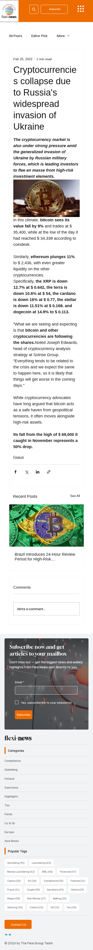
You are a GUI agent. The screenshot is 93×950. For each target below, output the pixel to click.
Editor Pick (39, 35)
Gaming (16, 907)
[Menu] (81, 9)
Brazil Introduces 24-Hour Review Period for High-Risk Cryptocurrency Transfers (45, 557)
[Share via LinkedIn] (37, 472)
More (61, 35)
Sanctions (11, 787)
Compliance (13, 760)
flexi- (18, 738)
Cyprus (15, 880)
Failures (79, 880)
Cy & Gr (10, 823)
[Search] (33, 9)
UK (56, 907)
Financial (69, 871)
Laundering (43, 862)
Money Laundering (22, 871)
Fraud (14, 889)
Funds (8, 814)
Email (19, 682)
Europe (9, 832)
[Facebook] (10, 934)
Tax (7, 805)
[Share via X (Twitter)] (26, 472)
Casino (38, 907)
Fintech (18, 457)
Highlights (11, 796)
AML (48, 871)
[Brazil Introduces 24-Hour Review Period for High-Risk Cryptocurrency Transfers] (46, 525)
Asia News (12, 841)
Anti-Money (38, 898)
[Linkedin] (6, 934)
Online (79, 889)
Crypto (34, 889)
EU (33, 880)
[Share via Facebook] (15, 472)
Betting (61, 898)
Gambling (11, 769)
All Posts (15, 35)
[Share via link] (48, 472)
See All (75, 496)
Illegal (15, 898)
